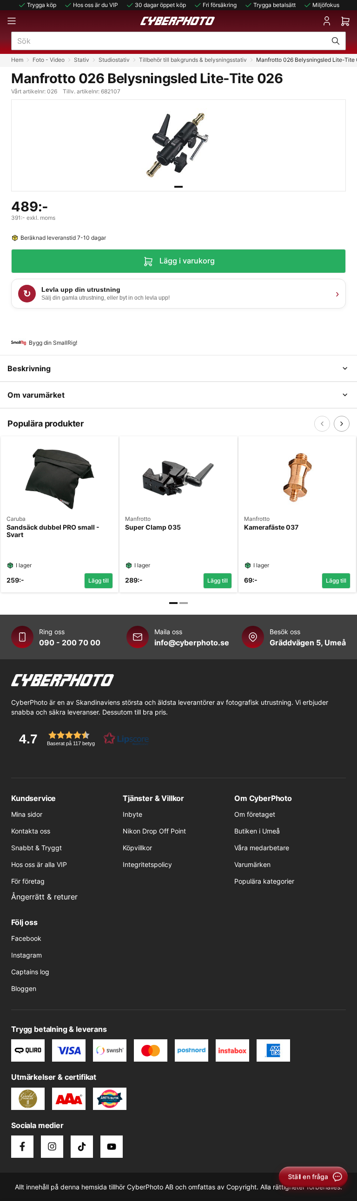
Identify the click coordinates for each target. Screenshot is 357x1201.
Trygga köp (41, 4)
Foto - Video (49, 59)
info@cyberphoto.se (191, 642)
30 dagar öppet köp (160, 4)
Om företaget (254, 814)
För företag (28, 881)
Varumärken (252, 864)
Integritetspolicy (147, 864)
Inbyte (132, 814)
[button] (81, 738)
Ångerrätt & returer (44, 896)
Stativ (81, 59)
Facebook (26, 938)
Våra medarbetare (261, 848)
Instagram (26, 955)
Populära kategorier (264, 881)
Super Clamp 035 (153, 527)
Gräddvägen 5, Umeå (308, 642)
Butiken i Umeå (257, 831)
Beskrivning (29, 368)
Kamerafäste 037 (271, 527)
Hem (17, 59)
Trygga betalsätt (274, 4)
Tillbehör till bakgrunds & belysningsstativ (193, 59)
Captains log (30, 972)
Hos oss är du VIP (95, 4)
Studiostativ (114, 59)
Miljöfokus (325, 4)
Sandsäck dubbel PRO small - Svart (53, 531)
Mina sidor (26, 814)
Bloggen (23, 988)
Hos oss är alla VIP (39, 864)
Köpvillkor (137, 848)
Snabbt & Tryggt (36, 848)
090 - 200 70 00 (69, 642)
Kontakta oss (30, 831)
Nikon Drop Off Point (154, 831)
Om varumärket (36, 395)
